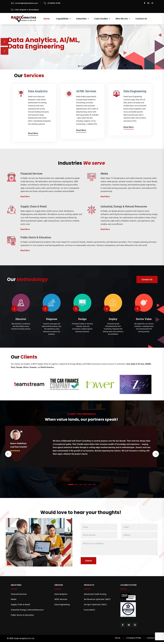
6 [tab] (94, 484)
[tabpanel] (82, 449)
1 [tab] (70, 484)
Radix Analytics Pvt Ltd (24, 638)
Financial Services (19, 594)
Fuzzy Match (89, 609)
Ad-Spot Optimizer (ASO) (95, 604)
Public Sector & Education (22, 615)
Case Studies (101, 18)
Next (155, 454)
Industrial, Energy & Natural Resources (27, 609)
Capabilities (62, 18)
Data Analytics (38, 91)
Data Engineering (135, 91)
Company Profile (133, 638)
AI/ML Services (86, 91)
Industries (81, 18)
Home (47, 18)
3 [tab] (80, 484)
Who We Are (122, 18)
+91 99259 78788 (53, 3)
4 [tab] (85, 484)
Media (13, 599)
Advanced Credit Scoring (95, 594)
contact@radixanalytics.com (26, 3)
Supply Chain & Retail (20, 604)
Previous (8, 454)
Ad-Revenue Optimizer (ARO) (97, 599)
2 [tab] (76, 484)
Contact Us (141, 18)
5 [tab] (89, 484)
